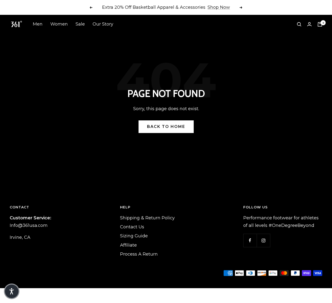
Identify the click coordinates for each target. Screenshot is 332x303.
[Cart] (319, 24)
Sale (80, 24)
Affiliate (128, 245)
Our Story (103, 24)
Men (38, 24)
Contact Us (132, 227)
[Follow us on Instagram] (263, 240)
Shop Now (219, 7)
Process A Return (139, 254)
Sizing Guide (134, 236)
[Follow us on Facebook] (250, 240)
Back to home (166, 126)
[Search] (299, 24)
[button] (11, 291)
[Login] (309, 24)
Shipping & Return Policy (147, 218)
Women (59, 24)
